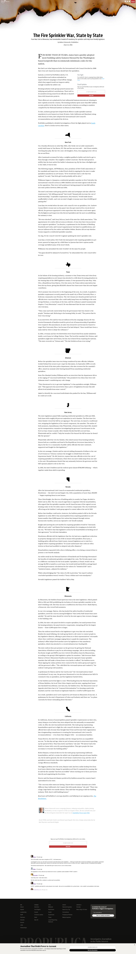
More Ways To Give (81, 909)
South (50, 912)
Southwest (51, 914)
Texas (49, 917)
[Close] (134, 944)
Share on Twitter (127, 2)
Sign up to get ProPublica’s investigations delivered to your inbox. (68, 839)
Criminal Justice (38, 914)
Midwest (50, 907)
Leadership (23, 912)
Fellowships (23, 927)
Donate (133, 1)
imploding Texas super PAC (81, 813)
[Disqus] (68, 872)
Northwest (51, 909)
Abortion (36, 907)
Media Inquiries (66, 917)
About (22, 907)
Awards (22, 920)
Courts (36, 912)
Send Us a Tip (66, 909)
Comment (130, 2)
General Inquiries (67, 907)
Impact (22, 909)
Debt (35, 917)
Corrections (65, 912)
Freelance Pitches (67, 914)
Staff (21, 914)
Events (22, 922)
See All (36, 920)
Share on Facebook (125, 2)
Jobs (21, 925)
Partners (22, 917)
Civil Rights (37, 909)
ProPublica (5, 2)
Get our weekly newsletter (103, 915)
